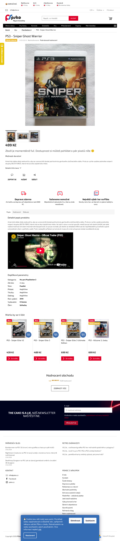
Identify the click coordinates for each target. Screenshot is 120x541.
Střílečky (23, 305)
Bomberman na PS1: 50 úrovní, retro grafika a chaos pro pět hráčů (29, 447)
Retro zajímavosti (68, 513)
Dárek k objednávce (69, 505)
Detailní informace (12, 168)
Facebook (12, 479)
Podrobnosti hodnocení (48, 40)
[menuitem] (10, 26)
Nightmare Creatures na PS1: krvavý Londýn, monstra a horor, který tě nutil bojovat (31, 454)
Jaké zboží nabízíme (69, 499)
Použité (23, 286)
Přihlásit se (71, 423)
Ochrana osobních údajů (71, 493)
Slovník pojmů (67, 508)
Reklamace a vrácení (70, 487)
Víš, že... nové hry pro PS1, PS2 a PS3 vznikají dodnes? (81, 451)
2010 (21, 299)
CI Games (23, 302)
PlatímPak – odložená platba (72, 496)
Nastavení (30, 535)
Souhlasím (90, 520)
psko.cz (11, 482)
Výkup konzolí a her (69, 502)
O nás (64, 475)
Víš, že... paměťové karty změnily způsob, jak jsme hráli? (82, 454)
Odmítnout (75, 520)
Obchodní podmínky (69, 490)
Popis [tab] (9, 212)
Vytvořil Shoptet (109, 536)
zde (39, 529)
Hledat (73, 18)
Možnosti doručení (13, 156)
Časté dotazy (67, 481)
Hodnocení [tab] (17, 212)
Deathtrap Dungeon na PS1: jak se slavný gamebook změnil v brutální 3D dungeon (30, 461)
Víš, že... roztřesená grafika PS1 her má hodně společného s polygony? (88, 447)
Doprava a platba (68, 484)
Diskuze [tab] (26, 212)
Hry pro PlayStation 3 (28, 280)
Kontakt (65, 478)
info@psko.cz (13, 475)
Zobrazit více (60, 388)
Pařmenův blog (68, 511)
